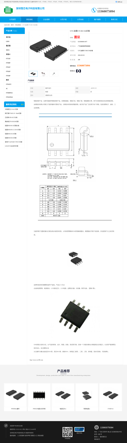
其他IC (8, 54)
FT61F (8, 67)
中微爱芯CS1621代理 (11, 109)
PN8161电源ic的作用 (15, 409)
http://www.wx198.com (36, 360)
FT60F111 (87, 409)
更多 (22, 104)
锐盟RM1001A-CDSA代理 (13, 129)
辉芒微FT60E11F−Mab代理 (13, 113)
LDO (7, 41)
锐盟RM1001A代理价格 (12, 125)
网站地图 (40, 435)
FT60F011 (9, 93)
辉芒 (7, 80)
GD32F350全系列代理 (11, 146)
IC (7, 88)
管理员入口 (34, 435)
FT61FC (9, 84)
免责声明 (27, 435)
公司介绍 (63, 19)
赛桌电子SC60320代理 (11, 121)
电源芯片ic (39, 409)
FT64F (8, 75)
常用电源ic (63, 409)
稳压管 (8, 46)
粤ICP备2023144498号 (29, 429)
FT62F (8, 71)
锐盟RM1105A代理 (10, 134)
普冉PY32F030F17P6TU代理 (13, 142)
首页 (12, 25)
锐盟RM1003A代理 (10, 138)
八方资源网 (20, 435)
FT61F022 (9, 97)
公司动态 (80, 19)
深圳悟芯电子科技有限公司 (17, 433)
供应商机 (29, 19)
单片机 (8, 37)
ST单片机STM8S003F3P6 (110, 409)
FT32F (8, 58)
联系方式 (114, 19)
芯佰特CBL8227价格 (11, 117)
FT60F (8, 63)
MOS (7, 50)
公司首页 (12, 19)
